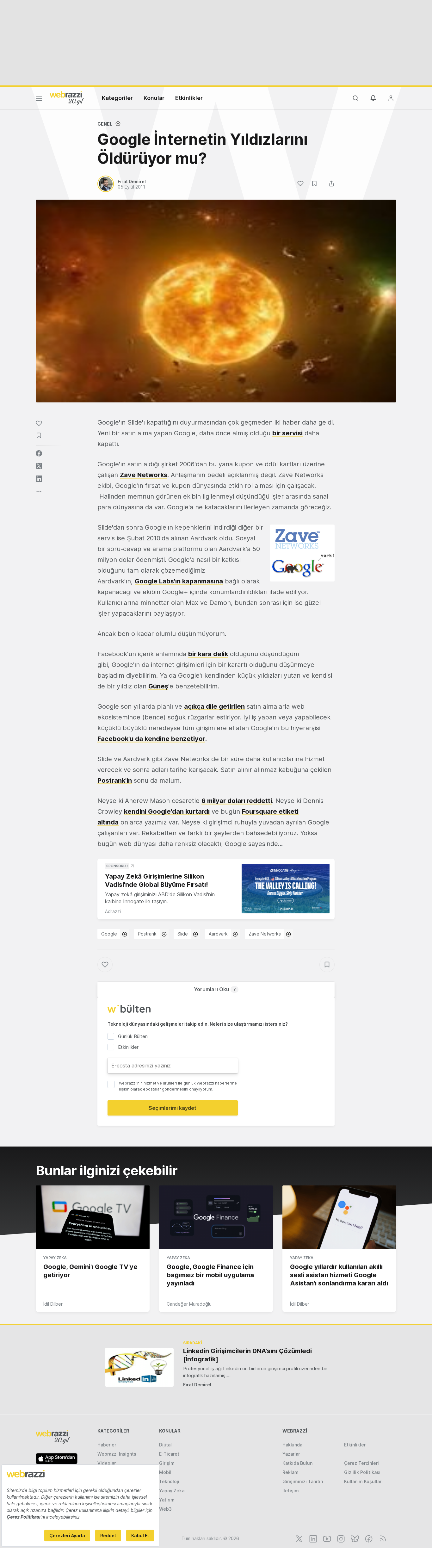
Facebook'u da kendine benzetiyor (151, 739)
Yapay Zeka (55, 1257)
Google (109, 933)
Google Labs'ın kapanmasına (179, 581)
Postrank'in (114, 780)
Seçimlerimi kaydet (172, 1108)
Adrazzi (113, 911)
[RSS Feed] (382, 1538)
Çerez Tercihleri (361, 1463)
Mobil (165, 1472)
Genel (104, 124)
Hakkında (292, 1444)
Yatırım (167, 1499)
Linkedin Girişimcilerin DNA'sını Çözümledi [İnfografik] (247, 1355)
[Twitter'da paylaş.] (39, 466)
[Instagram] (340, 1538)
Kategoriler (117, 98)
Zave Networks (143, 475)
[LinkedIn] (312, 1538)
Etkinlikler (189, 98)
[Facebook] (368, 1538)
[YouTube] (326, 1538)
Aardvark (218, 933)
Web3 (165, 1509)
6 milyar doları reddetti (236, 801)
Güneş (158, 686)
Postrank (147, 933)
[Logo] (67, 98)
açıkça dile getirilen (214, 706)
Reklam (290, 1472)
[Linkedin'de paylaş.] (39, 479)
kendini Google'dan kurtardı (167, 811)
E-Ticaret (169, 1454)
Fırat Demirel (197, 1384)
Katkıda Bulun (297, 1463)
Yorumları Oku (215, 989)
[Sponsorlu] (286, 888)
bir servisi (287, 433)
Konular (154, 98)
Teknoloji (169, 1481)
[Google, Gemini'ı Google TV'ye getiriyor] (93, 1217)
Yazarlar (291, 1454)
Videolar (106, 1463)
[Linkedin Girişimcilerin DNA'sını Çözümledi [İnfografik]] (139, 1367)
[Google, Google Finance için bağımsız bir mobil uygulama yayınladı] (216, 1217)
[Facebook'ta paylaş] (39, 453)
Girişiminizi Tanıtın (302, 1481)
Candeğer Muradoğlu (189, 1304)
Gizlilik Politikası (362, 1472)
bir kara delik (208, 654)
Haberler (106, 1444)
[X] (298, 1538)
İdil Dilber (53, 1304)
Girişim (167, 1463)
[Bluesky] (354, 1538)
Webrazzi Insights (116, 1454)
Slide (182, 933)
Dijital (165, 1444)
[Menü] (39, 99)
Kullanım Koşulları (363, 1481)
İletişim (290, 1490)
